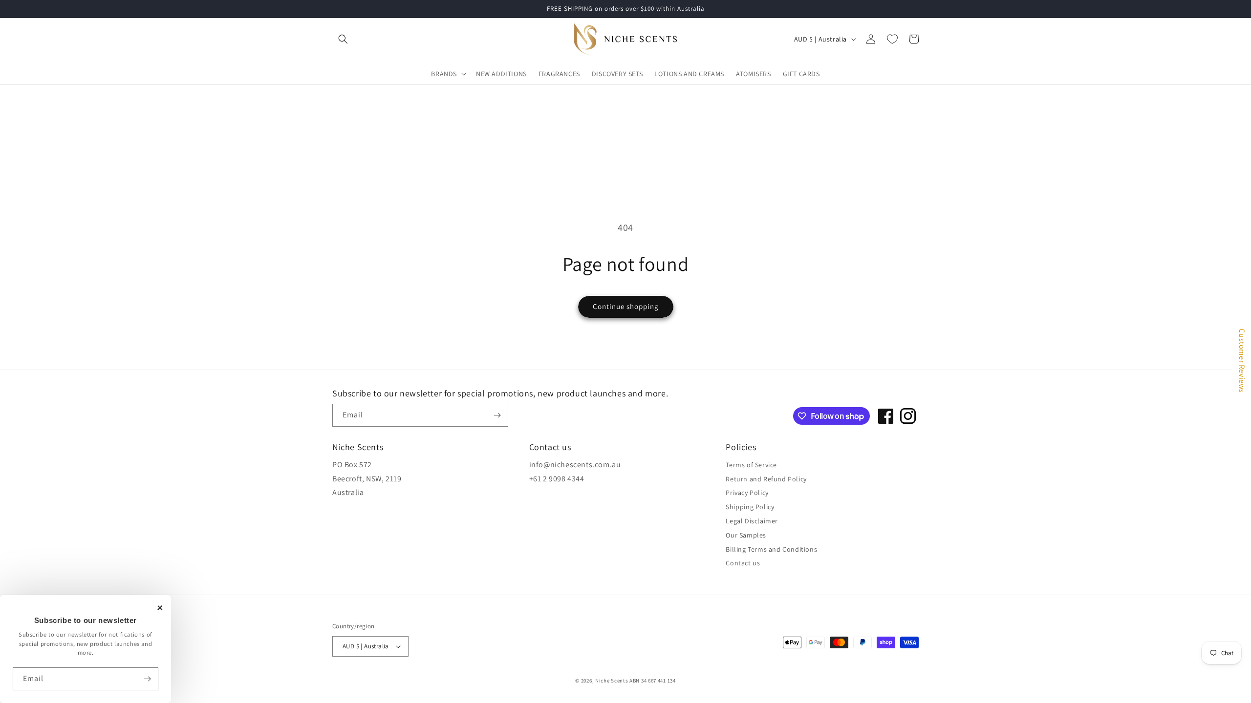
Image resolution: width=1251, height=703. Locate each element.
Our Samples (746, 535)
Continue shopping (626, 306)
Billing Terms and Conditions (771, 549)
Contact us (743, 562)
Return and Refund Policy (766, 479)
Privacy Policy (747, 492)
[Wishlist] (892, 39)
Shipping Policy (750, 506)
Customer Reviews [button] (1242, 361)
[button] (343, 39)
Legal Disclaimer (752, 521)
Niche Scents (611, 680)
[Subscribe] (147, 678)
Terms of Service (751, 464)
